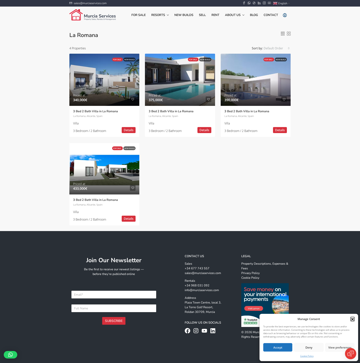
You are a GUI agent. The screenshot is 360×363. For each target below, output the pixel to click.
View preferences (339, 347)
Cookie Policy (307, 356)
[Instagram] (196, 331)
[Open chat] (350, 353)
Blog (254, 15)
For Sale (138, 15)
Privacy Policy (250, 273)
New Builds (183, 15)
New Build (129, 59)
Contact (271, 15)
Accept (277, 347)
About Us (233, 15)
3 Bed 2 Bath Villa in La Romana (95, 111)
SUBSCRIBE (114, 321)
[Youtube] (204, 331)
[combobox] (276, 48)
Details (129, 130)
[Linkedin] (213, 331)
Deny (308, 347)
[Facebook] (187, 331)
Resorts (158, 15)
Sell (202, 15)
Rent (215, 15)
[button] (352, 319)
